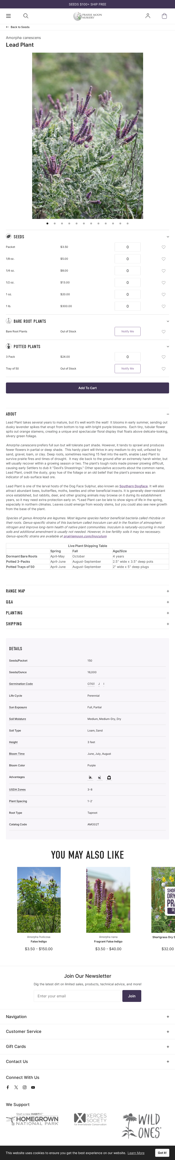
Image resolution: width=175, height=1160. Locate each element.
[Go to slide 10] (113, 223)
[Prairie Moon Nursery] (87, 16)
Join (132, 996)
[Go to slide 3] (62, 223)
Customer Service (23, 1031)
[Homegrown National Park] (36, 1119)
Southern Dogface (133, 486)
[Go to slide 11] (120, 223)
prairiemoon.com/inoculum (85, 536)
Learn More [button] (136, 1153)
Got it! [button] (162, 1153)
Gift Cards (16, 1046)
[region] (87, 502)
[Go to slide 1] (47, 223)
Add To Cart (87, 388)
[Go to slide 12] (128, 223)
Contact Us (17, 1061)
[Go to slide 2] (55, 223)
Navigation (16, 1016)
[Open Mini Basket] (165, 16)
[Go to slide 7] (91, 223)
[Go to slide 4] (69, 223)
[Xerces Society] (94, 1120)
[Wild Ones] (145, 1126)
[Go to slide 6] (84, 223)
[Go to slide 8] (98, 223)
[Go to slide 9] (106, 223)
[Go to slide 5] (76, 223)
